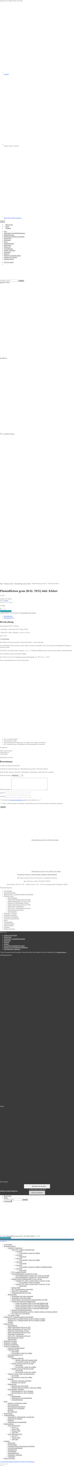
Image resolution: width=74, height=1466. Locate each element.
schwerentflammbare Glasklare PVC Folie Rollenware (32, 1277)
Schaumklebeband (17, 1400)
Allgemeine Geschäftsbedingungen (14, 233)
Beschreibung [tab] (8, 616)
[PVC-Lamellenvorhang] (37, 508)
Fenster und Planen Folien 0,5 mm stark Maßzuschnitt (31, 1305)
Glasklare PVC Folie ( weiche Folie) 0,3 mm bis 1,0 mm (32, 1281)
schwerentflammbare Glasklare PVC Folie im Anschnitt (32, 1275)
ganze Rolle (22, 1263)
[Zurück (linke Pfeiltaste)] (1, 1465)
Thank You (7, 247)
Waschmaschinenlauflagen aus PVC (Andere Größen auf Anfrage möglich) (34, 1312)
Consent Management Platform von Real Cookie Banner (17, 1461)
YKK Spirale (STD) (14, 1425)
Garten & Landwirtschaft (11, 918)
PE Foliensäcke (12, 1412)
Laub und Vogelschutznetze (16, 1348)
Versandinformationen (61, 952)
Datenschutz (7, 238)
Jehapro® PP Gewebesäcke (16, 1408)
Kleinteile (11, 1420)
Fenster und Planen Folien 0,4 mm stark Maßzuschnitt (31, 1303)
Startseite (8, 228)
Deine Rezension (6, 789)
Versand (5, 600)
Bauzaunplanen (12, 898)
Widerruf (6, 254)
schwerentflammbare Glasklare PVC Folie (24, 1274)
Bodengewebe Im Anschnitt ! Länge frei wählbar (26, 1387)
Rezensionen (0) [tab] (9, 618)
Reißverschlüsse (9, 925)
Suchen (21, 280)
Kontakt (6, 74)
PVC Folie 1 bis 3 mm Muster (21, 1313)
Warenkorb (7, 252)
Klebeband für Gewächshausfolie (22, 1398)
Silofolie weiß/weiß (17, 1358)
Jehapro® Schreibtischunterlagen (22, 1310)
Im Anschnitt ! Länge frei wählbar (29, 1253)
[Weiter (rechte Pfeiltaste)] (2, 1465)
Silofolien (11, 1356)
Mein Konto (9, 225)
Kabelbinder (11, 1456)
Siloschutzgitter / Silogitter (16, 1389)
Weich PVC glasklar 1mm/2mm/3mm (23, 1250)
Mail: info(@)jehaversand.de (12, 218)
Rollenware (22, 1256)
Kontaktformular (9, 243)
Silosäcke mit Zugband (19, 1382)
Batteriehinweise (9, 235)
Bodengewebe (12, 1384)
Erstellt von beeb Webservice (9, 1191)
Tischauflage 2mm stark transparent (22, 1296)
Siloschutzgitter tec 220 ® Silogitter (22, 1391)
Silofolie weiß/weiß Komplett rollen (26, 1360)
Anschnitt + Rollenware (15, 1248)
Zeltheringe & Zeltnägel (15, 1419)
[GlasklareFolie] (37, 356)
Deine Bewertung (6, 775)
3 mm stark (18, 1265)
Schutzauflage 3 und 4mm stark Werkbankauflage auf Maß (29, 1300)
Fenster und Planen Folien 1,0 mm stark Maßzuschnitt (31, 1308)
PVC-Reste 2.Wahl (13, 1315)
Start (5, 231)
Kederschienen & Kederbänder (17, 1422)
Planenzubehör (12, 911)
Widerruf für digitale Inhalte (12, 255)
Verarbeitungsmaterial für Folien (21, 1293)
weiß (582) (15, 1432)
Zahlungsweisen (9, 259)
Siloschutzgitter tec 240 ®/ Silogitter (23, 1393)
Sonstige (10, 1394)
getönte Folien (16, 1287)
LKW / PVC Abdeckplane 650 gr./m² (19, 908)
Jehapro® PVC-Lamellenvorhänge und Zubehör (18, 894)
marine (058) (15, 1429)
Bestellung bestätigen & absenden (14, 236)
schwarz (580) (16, 1431)
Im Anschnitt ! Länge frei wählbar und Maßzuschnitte (35, 1267)
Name (2, 793)
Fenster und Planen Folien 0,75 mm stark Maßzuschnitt (32, 1306)
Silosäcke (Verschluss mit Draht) (21, 1381)
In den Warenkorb (6, 611)
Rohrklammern (16, 1396)
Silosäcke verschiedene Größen (17, 1403)
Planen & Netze (9, 583)
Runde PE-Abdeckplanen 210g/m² (18, 903)
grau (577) (15, 1427)
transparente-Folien (10, 892)
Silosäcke (10, 1379)
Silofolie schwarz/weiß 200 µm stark (23, 1369)
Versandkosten (8, 249)
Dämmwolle (11, 1443)
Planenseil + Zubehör (10, 913)
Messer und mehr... (9, 929)
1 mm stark (18, 1251)
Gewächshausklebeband (15, 1448)
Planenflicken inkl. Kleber (23, 583)
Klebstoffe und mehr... (10, 915)
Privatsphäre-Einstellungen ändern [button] (14, 946)
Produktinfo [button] (3, 747)
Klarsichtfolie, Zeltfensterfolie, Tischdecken (21, 1417)
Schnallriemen (12, 1451)
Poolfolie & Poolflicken (11, 917)
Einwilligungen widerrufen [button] (12, 949)
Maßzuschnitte (12, 1294)
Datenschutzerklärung (16, 800)
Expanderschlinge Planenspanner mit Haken (21, 1446)
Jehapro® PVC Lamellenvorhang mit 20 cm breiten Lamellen (26, 1318)
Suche (6, 1197)
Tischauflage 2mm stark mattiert (21, 1298)
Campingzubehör (9, 924)
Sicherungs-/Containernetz (16, 906)
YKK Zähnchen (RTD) (15, 1434)
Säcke (6, 920)
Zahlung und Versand (10, 257)
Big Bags (10, 1410)
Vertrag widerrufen (9, 250)
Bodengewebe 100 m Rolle (20, 1386)
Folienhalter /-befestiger (15, 1455)
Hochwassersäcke (13, 1405)
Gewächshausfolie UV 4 (15, 1355)
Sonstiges (7, 927)
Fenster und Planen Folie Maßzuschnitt (23, 1301)
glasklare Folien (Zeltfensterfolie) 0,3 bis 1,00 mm (27, 1279)
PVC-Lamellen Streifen (19, 1272)
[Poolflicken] (37, 432)
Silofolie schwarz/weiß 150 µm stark (23, 1363)
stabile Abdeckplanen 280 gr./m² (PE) (19, 905)
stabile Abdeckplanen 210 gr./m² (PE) (19, 901)
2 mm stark (18, 1258)
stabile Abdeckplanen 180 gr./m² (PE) (19, 899)
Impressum (7, 240)
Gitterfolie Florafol (13, 1350)
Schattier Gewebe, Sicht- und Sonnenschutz (21, 1374)
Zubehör (10, 1322)
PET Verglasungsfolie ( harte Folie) (22, 1289)
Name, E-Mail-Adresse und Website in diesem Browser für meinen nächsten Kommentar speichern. (32, 803)
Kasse (7, 226)
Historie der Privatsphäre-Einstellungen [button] (16, 947)
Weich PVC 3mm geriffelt (19, 1291)
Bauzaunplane (8, 922)
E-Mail (2, 796)
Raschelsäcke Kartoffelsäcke (16, 1406)
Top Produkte (8, 891)
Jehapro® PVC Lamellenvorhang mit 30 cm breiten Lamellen (26, 1320)
